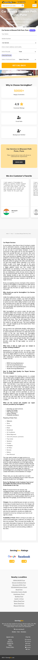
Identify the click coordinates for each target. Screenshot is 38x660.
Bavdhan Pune (19, 596)
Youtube (28, 647)
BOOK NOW (19, 162)
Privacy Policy (10, 647)
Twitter (28, 649)
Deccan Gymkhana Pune (19, 582)
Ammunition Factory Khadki (19, 592)
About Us (10, 641)
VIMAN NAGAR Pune (19, 580)
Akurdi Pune (19, 589)
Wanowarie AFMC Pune (19, 585)
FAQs (10, 645)
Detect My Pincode (6, 55)
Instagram (28, 639)
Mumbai (14, 631)
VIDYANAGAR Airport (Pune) (19, 587)
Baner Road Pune (19, 603)
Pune (18, 631)
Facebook (28, 641)
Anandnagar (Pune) (19, 594)
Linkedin (28, 645)
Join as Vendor (21, 2)
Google (28, 643)
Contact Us (10, 643)
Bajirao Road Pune (19, 601)
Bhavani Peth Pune (19, 605)
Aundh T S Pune (19, 599)
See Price (32, 30)
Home (10, 639)
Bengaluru (23, 631)
